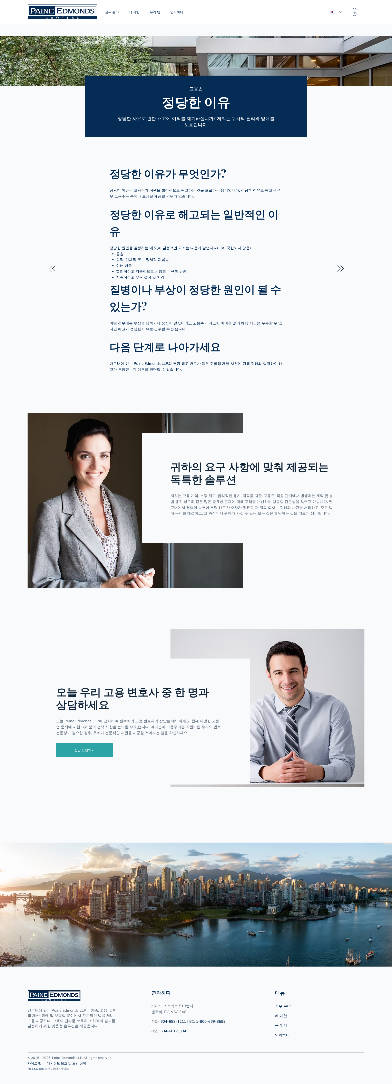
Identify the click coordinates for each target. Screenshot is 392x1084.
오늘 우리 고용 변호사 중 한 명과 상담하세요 (132, 697)
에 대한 (281, 1015)
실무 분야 (283, 1006)
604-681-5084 (173, 1031)
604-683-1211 (173, 1021)
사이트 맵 (34, 1063)
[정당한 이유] (340, 268)
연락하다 (282, 1035)
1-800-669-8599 (211, 1021)
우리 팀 (281, 1025)
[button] (115, 12)
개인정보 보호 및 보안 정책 (66, 1063)
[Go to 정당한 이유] (52, 268)
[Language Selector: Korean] (336, 12)
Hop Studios (36, 1069)
